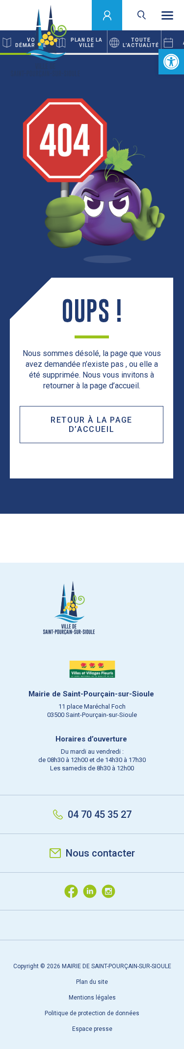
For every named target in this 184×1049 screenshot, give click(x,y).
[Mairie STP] (92, 625)
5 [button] (138, 54)
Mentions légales (92, 997)
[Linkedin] (92, 891)
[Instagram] (111, 891)
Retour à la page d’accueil (91, 424)
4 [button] (107, 54)
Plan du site (92, 981)
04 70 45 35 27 (99, 814)
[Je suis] (107, 15)
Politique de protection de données (92, 1013)
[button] (171, 61)
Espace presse (92, 1028)
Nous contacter (100, 853)
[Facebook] (73, 891)
